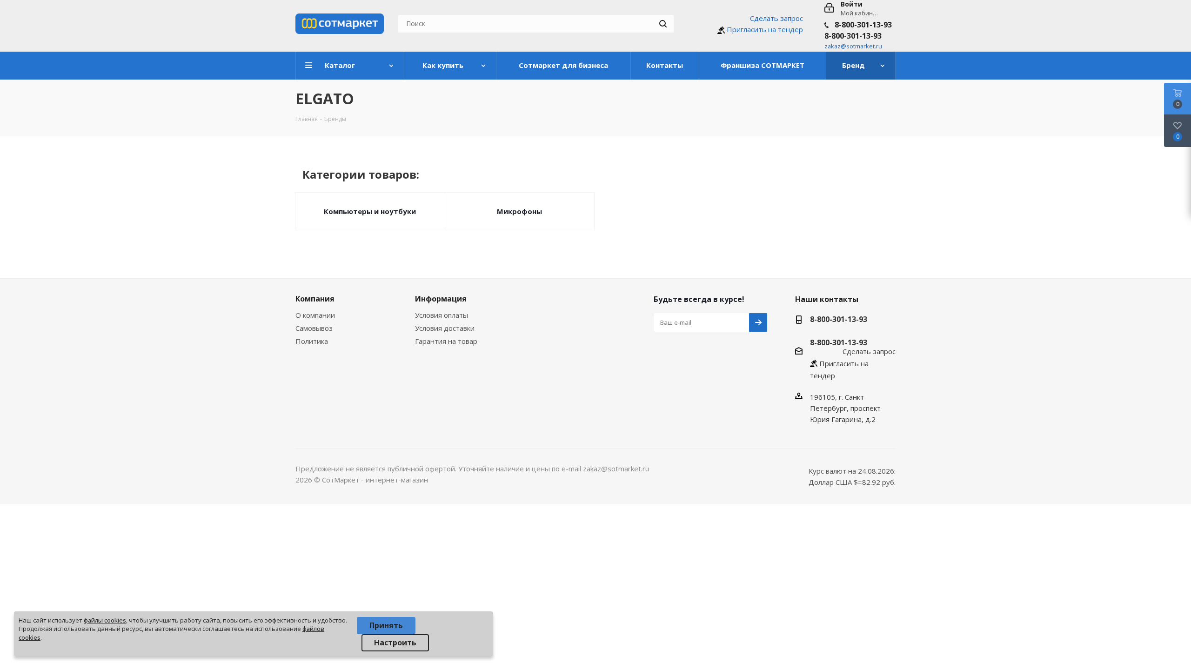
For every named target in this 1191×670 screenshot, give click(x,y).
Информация (441, 299)
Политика (311, 341)
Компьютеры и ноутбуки (370, 211)
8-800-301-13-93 (863, 25)
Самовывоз (314, 328)
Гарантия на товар (446, 341)
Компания (315, 299)
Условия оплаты (441, 315)
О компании (315, 315)
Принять (386, 625)
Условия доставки (445, 328)
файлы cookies (105, 620)
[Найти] (663, 23)
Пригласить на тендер (765, 29)
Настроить (395, 642)
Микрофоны (519, 211)
